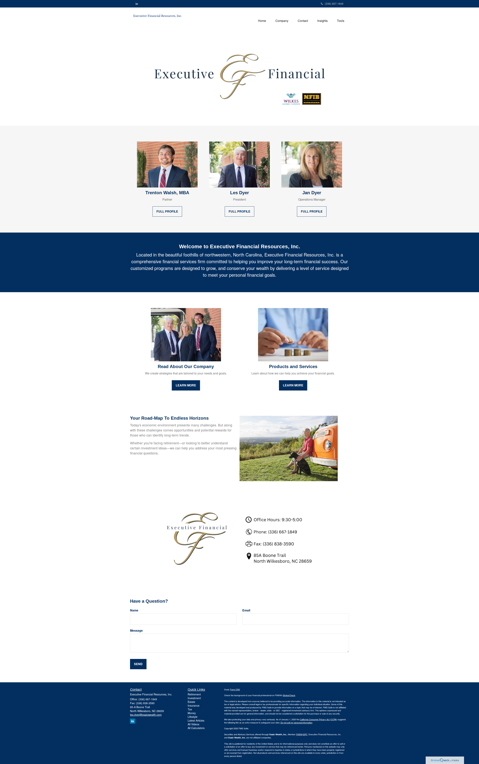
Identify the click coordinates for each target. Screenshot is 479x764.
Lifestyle (192, 717)
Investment (194, 698)
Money (192, 713)
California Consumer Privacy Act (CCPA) (318, 719)
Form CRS (235, 689)
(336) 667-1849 (334, 3)
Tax (190, 709)
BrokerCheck (289, 695)
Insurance (193, 705)
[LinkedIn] (137, 3)
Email (246, 610)
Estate (191, 702)
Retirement (194, 694)
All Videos (193, 724)
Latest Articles (196, 720)
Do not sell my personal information (296, 722)
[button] (282, 21)
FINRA (299, 734)
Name (134, 610)
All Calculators (196, 728)
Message (136, 630)
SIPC (305, 734)
